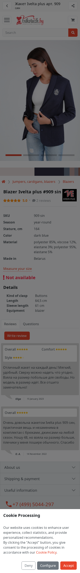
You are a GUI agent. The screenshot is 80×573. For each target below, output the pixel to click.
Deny (29, 565)
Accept (68, 565)
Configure (48, 565)
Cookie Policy (46, 552)
